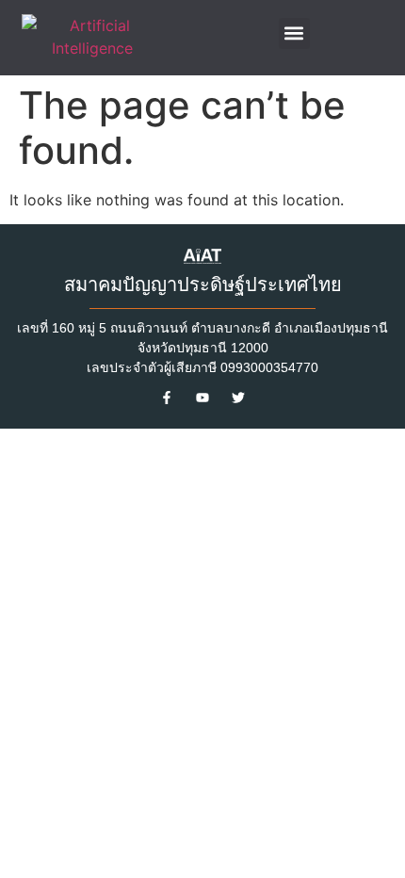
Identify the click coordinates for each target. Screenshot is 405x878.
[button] (294, 33)
